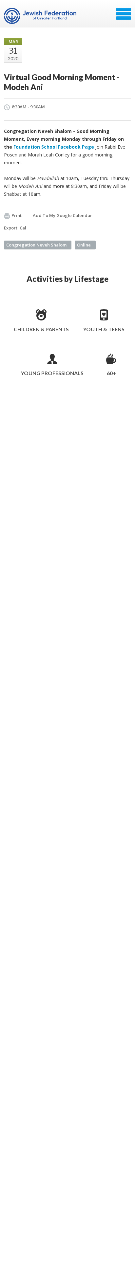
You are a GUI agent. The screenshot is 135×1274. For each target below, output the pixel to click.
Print (16, 215)
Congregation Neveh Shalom (36, 245)
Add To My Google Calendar (62, 215)
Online (84, 245)
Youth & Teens (104, 329)
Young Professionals (52, 373)
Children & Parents (41, 329)
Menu (123, 14)
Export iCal (15, 228)
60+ (111, 373)
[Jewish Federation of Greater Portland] (41, 16)
